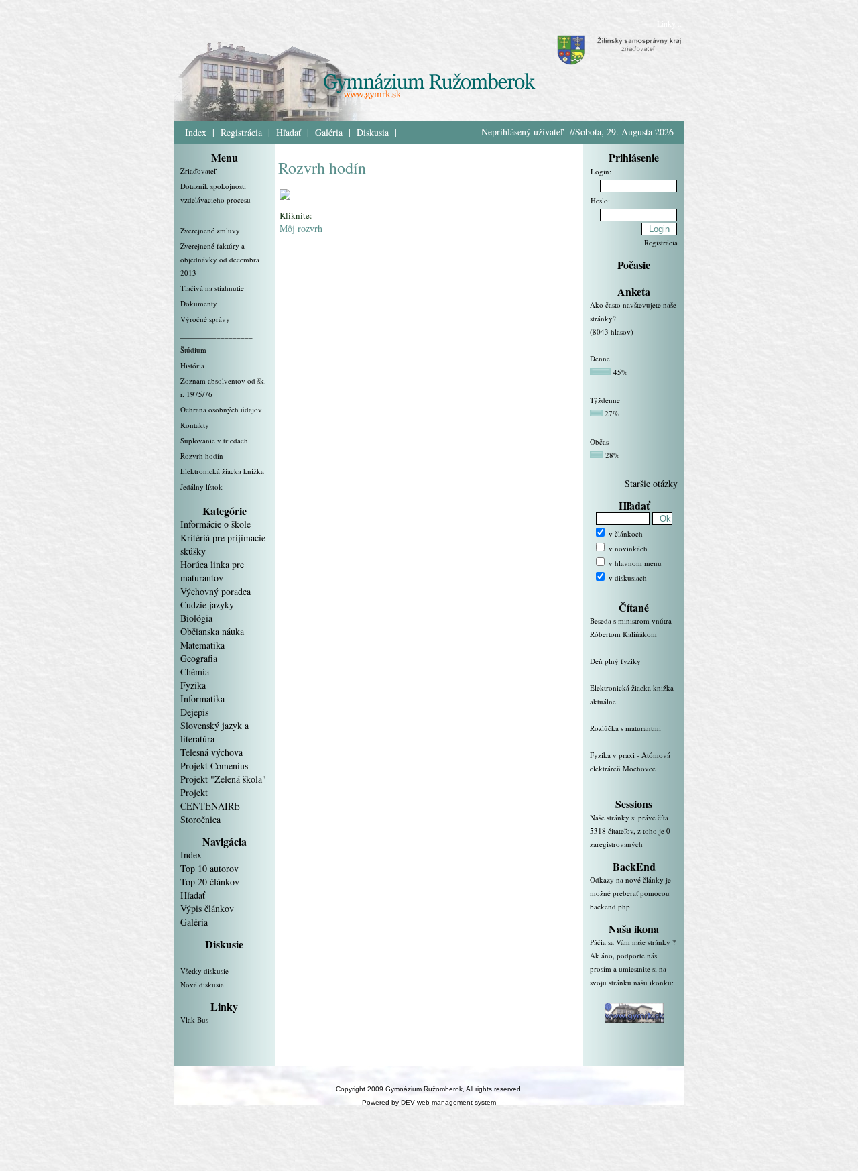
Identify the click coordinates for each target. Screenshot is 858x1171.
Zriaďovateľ (198, 171)
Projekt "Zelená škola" (223, 779)
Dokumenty (198, 303)
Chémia (194, 671)
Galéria (329, 132)
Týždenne (605, 400)
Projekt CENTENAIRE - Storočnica (213, 806)
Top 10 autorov (209, 868)
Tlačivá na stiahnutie (212, 288)
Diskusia (373, 132)
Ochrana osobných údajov (221, 409)
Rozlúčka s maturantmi (625, 728)
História (192, 365)
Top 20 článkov (209, 881)
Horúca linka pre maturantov (212, 571)
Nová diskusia (202, 984)
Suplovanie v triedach (214, 440)
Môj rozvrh (301, 228)
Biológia (196, 618)
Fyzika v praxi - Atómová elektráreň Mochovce (630, 761)
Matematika (202, 644)
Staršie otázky (651, 483)
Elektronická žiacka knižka (222, 471)
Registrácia (241, 132)
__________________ (216, 215)
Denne (600, 358)
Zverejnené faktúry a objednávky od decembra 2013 (219, 259)
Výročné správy (205, 319)
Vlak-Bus (194, 1020)
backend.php (610, 906)
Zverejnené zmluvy (210, 230)
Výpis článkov (207, 908)
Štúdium (193, 350)
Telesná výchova (211, 752)
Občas (599, 442)
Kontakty (194, 425)
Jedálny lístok (201, 487)
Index (195, 132)
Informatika (202, 698)
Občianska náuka (212, 631)
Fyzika (193, 685)
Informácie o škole (215, 524)
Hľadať (288, 132)
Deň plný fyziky (615, 661)
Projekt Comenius (214, 765)
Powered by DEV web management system (429, 1102)
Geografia (198, 658)
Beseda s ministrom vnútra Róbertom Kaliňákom (631, 627)
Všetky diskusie (204, 971)
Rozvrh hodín (201, 456)
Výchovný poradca (215, 591)
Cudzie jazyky (207, 604)
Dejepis (194, 712)
